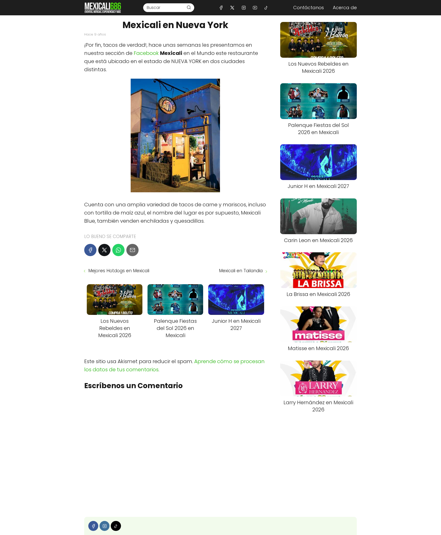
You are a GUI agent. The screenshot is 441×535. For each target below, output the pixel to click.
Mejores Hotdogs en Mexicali (118, 271)
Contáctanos (308, 7)
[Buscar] (188, 7)
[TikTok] (266, 8)
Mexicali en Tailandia (241, 271)
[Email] (132, 250)
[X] (232, 8)
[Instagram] (244, 8)
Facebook (147, 53)
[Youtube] (255, 8)
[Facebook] (221, 8)
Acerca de (345, 7)
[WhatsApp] (118, 250)
